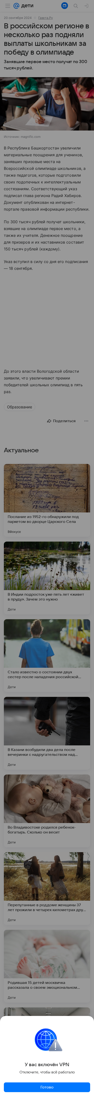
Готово (47, 1087)
